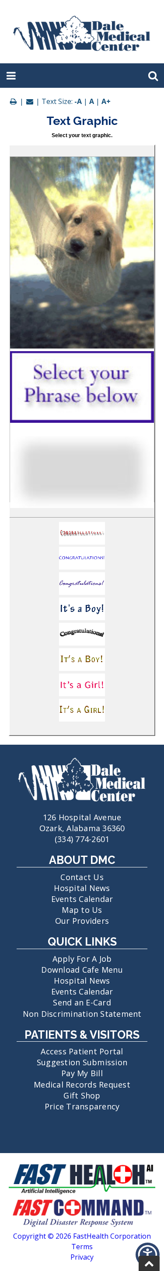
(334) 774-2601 (82, 839)
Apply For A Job (82, 958)
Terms (82, 1246)
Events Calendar (82, 899)
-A (78, 101)
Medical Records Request (82, 1084)
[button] (82, 534)
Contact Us (82, 877)
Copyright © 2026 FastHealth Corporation (82, 1236)
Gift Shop (81, 1095)
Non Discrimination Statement (82, 1014)
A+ (106, 101)
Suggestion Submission (82, 1062)
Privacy (82, 1257)
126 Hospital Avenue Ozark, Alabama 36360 (82, 822)
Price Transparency (82, 1106)
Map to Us (82, 910)
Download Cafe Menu (82, 969)
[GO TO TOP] (149, 1263)
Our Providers (82, 920)
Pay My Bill (82, 1073)
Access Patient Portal (82, 1051)
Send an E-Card (82, 1002)
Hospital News (82, 888)
